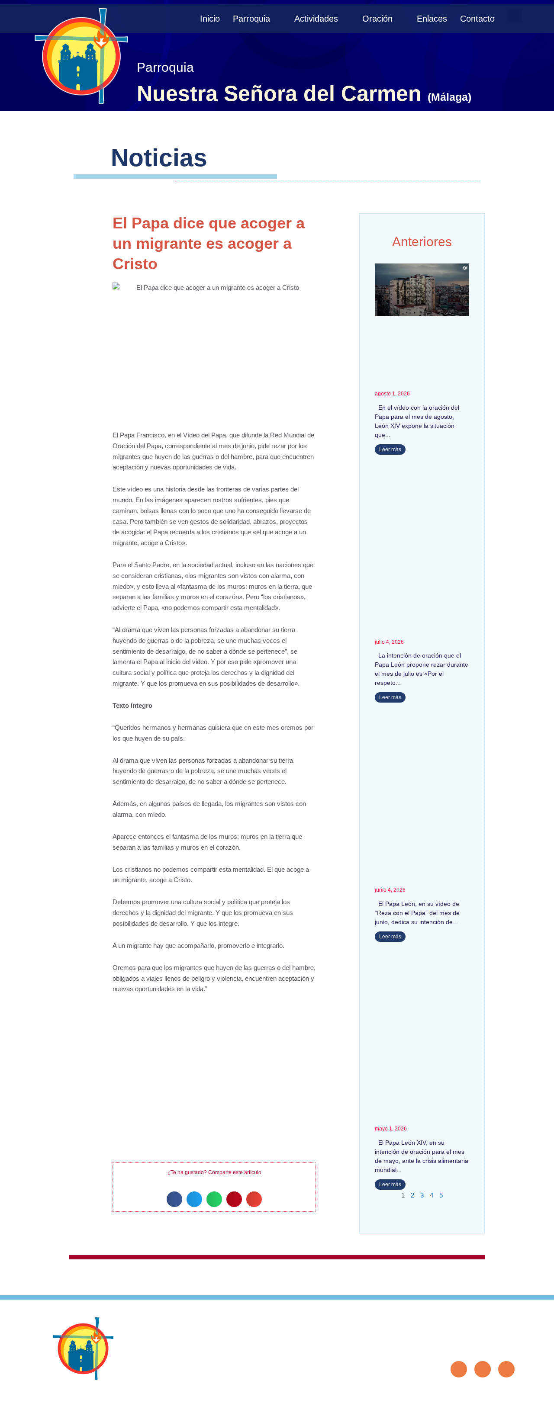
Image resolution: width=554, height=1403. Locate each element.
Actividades (316, 18)
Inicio (210, 18)
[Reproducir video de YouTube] (214, 1085)
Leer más (390, 449)
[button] (515, 16)
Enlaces (432, 18)
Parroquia (251, 18)
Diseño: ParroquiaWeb (488, 1392)
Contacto (477, 18)
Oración (377, 18)
